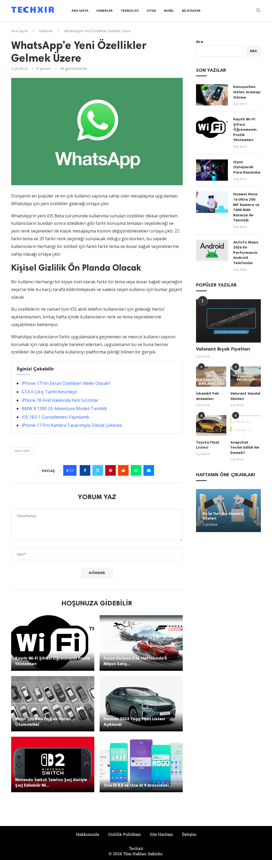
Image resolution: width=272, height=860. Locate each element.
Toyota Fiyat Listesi (207, 445)
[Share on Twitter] (97, 470)
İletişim (189, 834)
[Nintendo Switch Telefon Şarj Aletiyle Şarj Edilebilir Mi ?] (52, 764)
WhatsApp (22, 451)
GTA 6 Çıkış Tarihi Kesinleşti (49, 392)
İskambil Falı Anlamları (207, 396)
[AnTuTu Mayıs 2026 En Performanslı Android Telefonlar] (212, 250)
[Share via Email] (148, 470)
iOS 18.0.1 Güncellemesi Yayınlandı (55, 417)
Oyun (151, 10)
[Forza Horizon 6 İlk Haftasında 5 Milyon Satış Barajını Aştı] (141, 643)
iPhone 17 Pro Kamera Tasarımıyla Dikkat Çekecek (72, 425)
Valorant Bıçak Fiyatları (223, 349)
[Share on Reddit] (123, 470)
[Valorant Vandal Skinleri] (245, 376)
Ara (199, 41)
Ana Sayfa (79, 10)
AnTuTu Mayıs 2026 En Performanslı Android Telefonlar (245, 252)
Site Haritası (161, 834)
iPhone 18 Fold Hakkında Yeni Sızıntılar (60, 400)
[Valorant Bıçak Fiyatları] (228, 321)
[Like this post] (71, 470)
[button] (201, 510)
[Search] (258, 10)
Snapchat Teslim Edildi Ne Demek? (244, 447)
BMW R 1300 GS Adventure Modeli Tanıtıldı (64, 408)
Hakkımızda (87, 834)
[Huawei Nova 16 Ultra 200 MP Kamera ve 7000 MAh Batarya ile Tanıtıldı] (212, 202)
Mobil (169, 10)
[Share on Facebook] (85, 470)
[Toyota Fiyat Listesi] (211, 425)
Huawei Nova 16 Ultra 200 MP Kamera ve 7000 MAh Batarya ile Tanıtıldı (246, 207)
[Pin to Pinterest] (110, 470)
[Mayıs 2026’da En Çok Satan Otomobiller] (52, 704)
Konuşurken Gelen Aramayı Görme (247, 92)
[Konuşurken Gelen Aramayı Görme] (212, 95)
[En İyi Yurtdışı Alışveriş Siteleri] (228, 510)
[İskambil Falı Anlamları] (211, 376)
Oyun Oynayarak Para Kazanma (246, 167)
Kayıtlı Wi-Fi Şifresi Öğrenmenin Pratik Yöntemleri (245, 129)
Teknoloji (130, 10)
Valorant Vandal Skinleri (245, 396)
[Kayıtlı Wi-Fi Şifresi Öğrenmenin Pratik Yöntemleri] (52, 643)
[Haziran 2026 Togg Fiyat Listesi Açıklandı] (141, 704)
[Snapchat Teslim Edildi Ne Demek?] (245, 425)
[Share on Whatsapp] (136, 470)
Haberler (104, 10)
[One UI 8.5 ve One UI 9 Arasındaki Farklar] (141, 764)
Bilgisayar (191, 10)
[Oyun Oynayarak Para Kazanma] (212, 170)
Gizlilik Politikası (124, 834)
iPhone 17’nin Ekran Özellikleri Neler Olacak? (66, 383)
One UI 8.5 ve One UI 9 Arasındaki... (138, 785)
